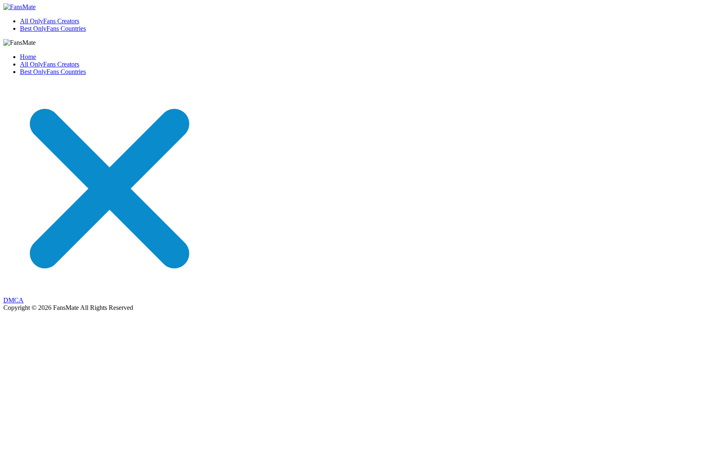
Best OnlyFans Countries (53, 28)
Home (28, 56)
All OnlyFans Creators (49, 21)
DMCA (13, 300)
